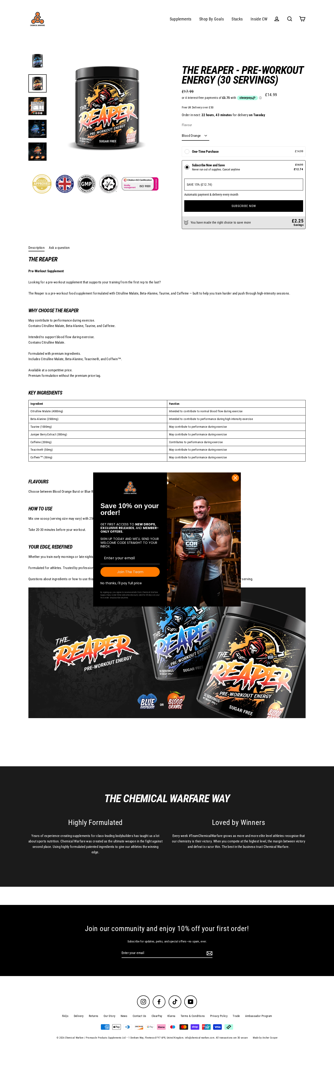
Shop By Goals (211, 19)
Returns (93, 1016)
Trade (236, 1016)
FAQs (65, 1016)
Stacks (237, 19)
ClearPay (157, 1016)
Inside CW (259, 19)
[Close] (235, 477)
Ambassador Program (258, 1016)
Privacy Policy (218, 1016)
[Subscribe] (208, 953)
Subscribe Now (244, 206)
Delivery (79, 1016)
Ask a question (59, 248)
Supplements (181, 19)
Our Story (109, 1016)
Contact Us (139, 1016)
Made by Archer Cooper (265, 1037)
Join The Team (130, 571)
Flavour (187, 125)
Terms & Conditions (193, 1016)
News (124, 1016)
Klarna (171, 1016)
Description (36, 248)
